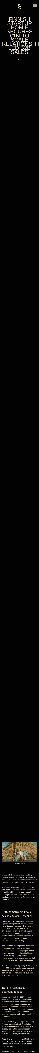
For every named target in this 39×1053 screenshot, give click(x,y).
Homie (4, 997)
